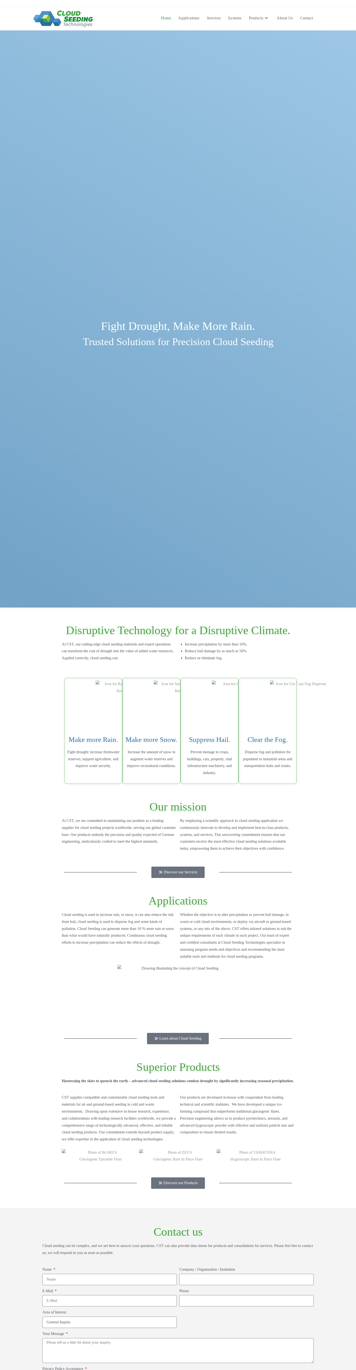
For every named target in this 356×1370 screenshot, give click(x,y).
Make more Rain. (93, 739)
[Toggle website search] (322, 18)
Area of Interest (54, 1312)
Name (47, 1269)
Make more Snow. (151, 739)
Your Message (53, 1334)
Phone (184, 1291)
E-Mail (48, 1291)
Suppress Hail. (209, 739)
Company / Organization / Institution (207, 1269)
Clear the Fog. (268, 739)
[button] (66, 1156)
